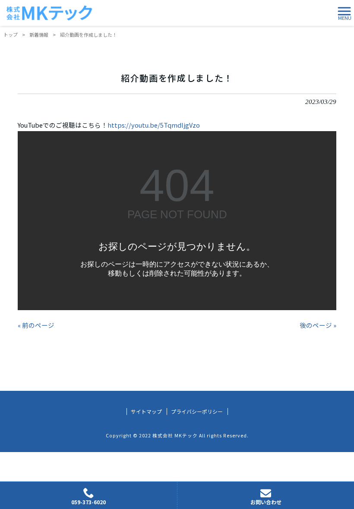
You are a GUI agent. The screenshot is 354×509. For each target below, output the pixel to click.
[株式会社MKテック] (49, 13)
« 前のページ (36, 325)
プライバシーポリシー (197, 411)
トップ (10, 34)
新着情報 (38, 34)
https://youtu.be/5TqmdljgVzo (153, 124)
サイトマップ (146, 411)
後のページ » (318, 325)
